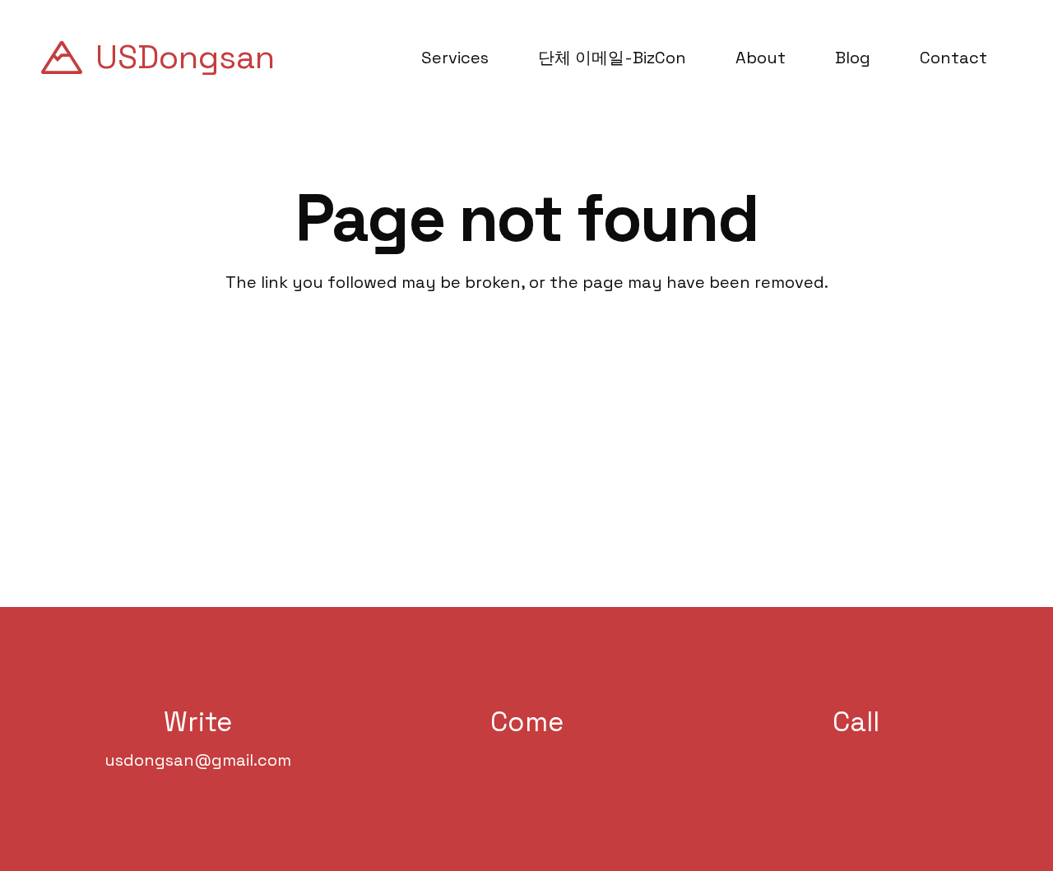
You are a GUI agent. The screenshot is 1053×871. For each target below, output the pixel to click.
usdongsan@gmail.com (197, 760)
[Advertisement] (526, 418)
